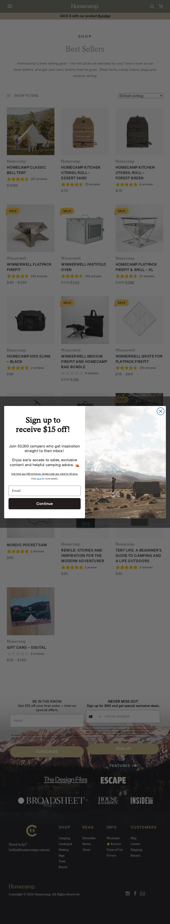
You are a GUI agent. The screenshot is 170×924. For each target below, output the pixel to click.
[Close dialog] (160, 411)
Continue (44, 503)
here (39, 478)
